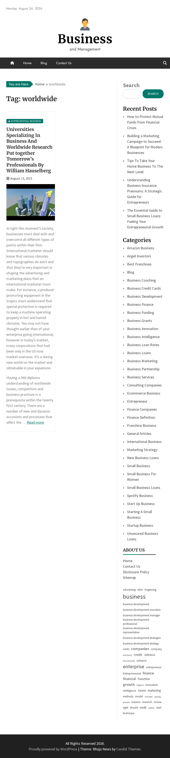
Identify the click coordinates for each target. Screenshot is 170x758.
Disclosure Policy (136, 572)
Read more (35, 422)
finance (148, 673)
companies (140, 648)
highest (140, 685)
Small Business (138, 465)
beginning (150, 589)
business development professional (136, 622)
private (126, 702)
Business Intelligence (143, 336)
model (139, 696)
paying (157, 696)
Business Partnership (143, 369)
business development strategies (142, 638)
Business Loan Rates (143, 344)
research (147, 702)
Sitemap (129, 577)
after (140, 589)
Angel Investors (139, 256)
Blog (44, 63)
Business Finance (140, 304)
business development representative (136, 630)
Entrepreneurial (132, 673)
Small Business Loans (143, 487)
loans (142, 690)
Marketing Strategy (142, 449)
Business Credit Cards (144, 288)
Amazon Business (140, 248)
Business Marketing (142, 361)
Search (131, 85)
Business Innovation (142, 328)
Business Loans (139, 352)
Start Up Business (141, 503)
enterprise (133, 666)
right (125, 707)
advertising (129, 589)
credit (138, 654)
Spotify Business (140, 495)
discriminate (129, 661)
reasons (135, 702)
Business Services (140, 377)
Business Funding (140, 312)
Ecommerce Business (143, 393)
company (156, 649)
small (143, 707)
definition (149, 655)
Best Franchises (139, 264)
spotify (151, 707)
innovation (152, 685)
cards (126, 649)
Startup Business (140, 525)
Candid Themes (128, 749)
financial (129, 678)
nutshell (149, 696)
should (134, 707)
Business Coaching (141, 280)
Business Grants (139, 320)
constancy (127, 655)
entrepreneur (153, 667)
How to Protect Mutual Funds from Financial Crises (145, 122)
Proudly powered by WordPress (53, 749)
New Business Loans (143, 457)
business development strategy (141, 643)
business (134, 596)
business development (136, 604)
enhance (142, 660)
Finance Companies (142, 409)
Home (27, 63)
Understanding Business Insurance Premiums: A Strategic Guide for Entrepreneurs (144, 191)
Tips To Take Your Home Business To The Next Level (145, 166)
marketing (154, 690)
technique (129, 713)
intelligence (129, 690)
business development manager (141, 615)
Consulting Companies (144, 385)
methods (128, 696)
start (158, 707)
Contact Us (63, 63)
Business (85, 39)
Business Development (144, 296)
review (158, 702)
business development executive (142, 610)
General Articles (139, 433)
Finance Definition (141, 417)
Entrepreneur (137, 401)
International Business (144, 441)
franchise (144, 679)
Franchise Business (141, 425)
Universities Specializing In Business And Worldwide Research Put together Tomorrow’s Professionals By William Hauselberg (29, 150)
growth (129, 684)
